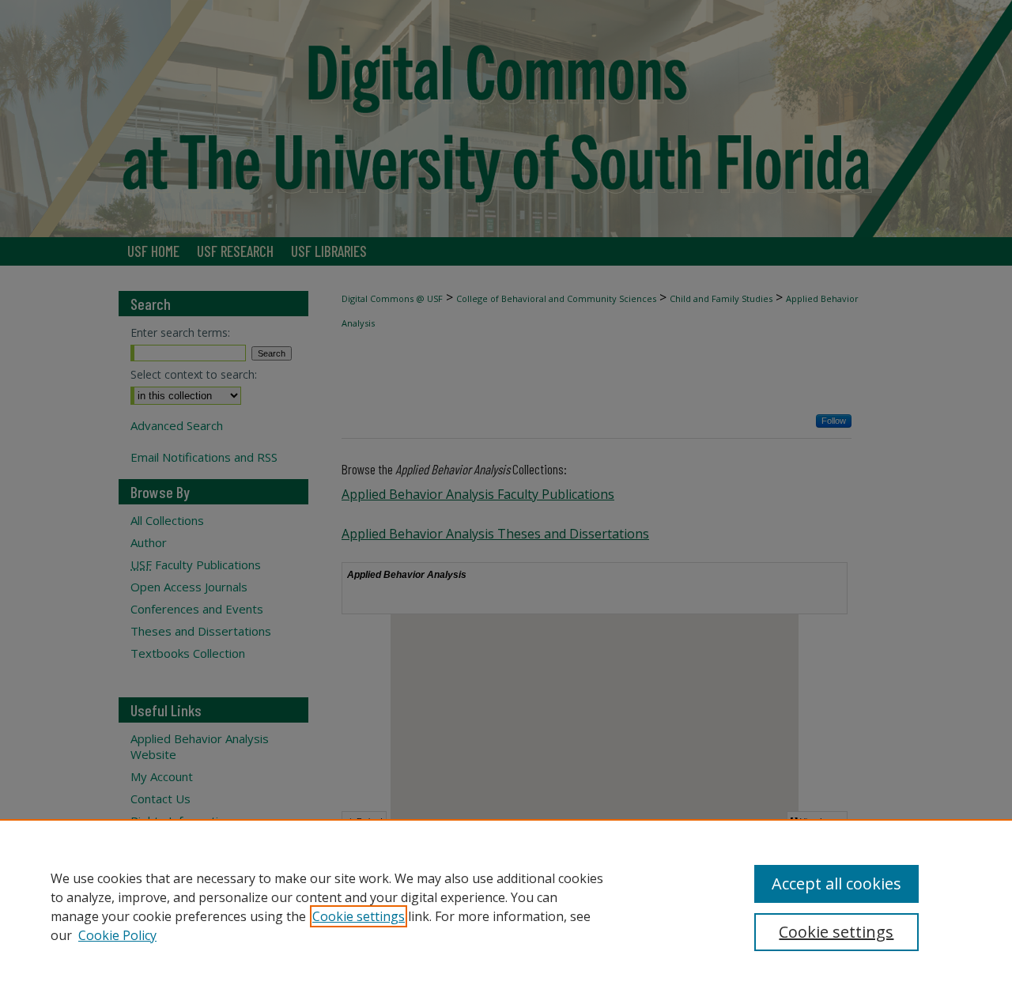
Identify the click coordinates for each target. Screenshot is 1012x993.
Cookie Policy (117, 935)
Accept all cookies (836, 883)
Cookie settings (358, 916)
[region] (506, 906)
